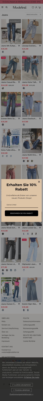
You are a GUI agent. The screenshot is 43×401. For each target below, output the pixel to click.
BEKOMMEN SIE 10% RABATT (21, 213)
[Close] (39, 181)
